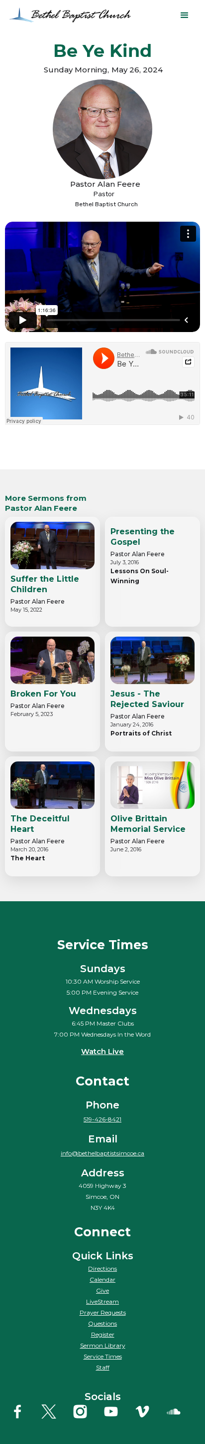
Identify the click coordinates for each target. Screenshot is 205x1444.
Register (102, 1334)
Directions (102, 1268)
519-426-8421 (102, 1119)
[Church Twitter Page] (55, 1411)
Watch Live (102, 1051)
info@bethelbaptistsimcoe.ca (102, 1153)
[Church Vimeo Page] (149, 1411)
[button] (185, 15)
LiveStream (102, 1301)
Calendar (102, 1279)
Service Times (103, 1356)
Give (102, 1290)
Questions (102, 1323)
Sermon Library (102, 1345)
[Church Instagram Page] (87, 1411)
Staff (102, 1367)
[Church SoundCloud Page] (180, 1411)
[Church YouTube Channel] (117, 1411)
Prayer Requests (103, 1312)
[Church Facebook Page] (24, 1411)
